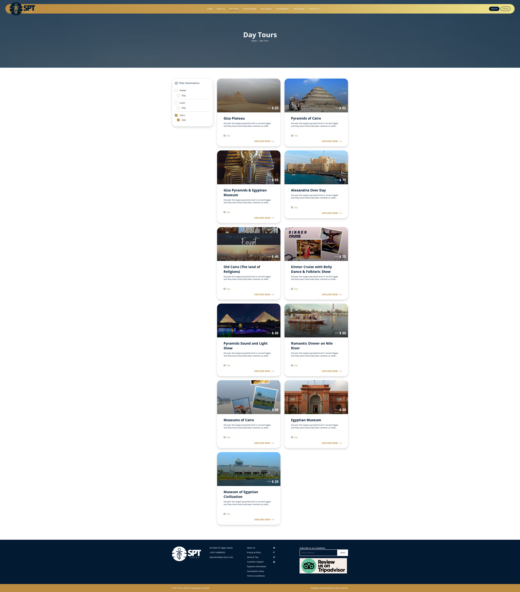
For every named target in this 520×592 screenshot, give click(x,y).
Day (184, 95)
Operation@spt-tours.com (221, 557)
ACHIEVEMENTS (282, 9)
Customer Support (255, 561)
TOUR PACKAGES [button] (249, 9)
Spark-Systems (341, 588)
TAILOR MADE (298, 9)
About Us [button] (221, 9)
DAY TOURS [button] (233, 9)
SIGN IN (505, 9)
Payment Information (256, 566)
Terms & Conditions (256, 576)
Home (254, 40)
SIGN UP (494, 9)
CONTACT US (314, 9)
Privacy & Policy (254, 552)
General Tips (253, 557)
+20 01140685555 (217, 552)
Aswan (183, 90)
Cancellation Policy (255, 571)
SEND (342, 552)
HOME (209, 9)
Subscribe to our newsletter (312, 548)
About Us (251, 548)
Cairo (182, 115)
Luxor (182, 102)
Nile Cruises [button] (266, 9)
